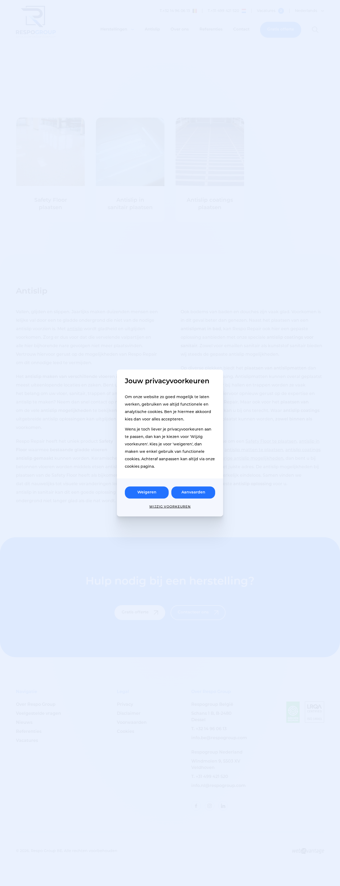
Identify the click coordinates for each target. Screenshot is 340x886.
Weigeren (146, 492)
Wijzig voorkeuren (170, 507)
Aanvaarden (193, 492)
